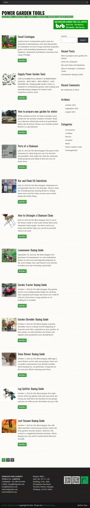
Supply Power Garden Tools (31, 74)
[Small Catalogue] (9, 42)
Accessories (70, 130)
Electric (68, 137)
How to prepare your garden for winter (37, 111)
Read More (22, 60)
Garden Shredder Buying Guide (33, 319)
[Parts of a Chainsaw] (9, 151)
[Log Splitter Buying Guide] (9, 394)
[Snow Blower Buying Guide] (9, 359)
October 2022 (70, 105)
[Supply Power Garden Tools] (9, 79)
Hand (67, 143)
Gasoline (68, 140)
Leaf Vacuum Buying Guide (31, 420)
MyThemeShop (48, 505)
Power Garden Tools (23, 12)
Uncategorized (71, 150)
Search (64, 36)
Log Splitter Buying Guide (31, 388)
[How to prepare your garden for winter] (9, 117)
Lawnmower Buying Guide (30, 250)
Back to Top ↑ (83, 505)
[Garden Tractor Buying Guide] (9, 290)
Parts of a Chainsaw (28, 146)
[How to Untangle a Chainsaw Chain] (9, 221)
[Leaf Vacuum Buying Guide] (9, 426)
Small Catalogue (26, 36)
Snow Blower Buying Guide (31, 354)
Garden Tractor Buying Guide (32, 285)
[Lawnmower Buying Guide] (9, 255)
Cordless (68, 133)
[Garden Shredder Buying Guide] (9, 325)
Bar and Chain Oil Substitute (32, 180)
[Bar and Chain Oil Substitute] (9, 186)
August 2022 (70, 112)
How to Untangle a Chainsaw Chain (35, 215)
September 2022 (71, 108)
